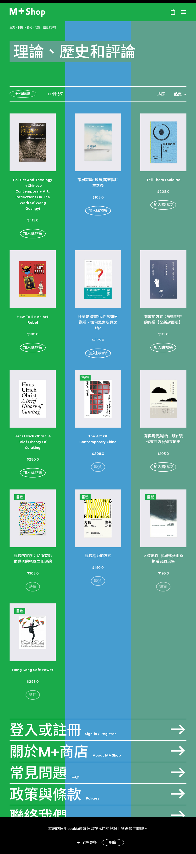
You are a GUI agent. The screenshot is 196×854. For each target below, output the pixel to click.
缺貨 (98, 467)
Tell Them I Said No (163, 180)
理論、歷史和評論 (45, 27)
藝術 (29, 27)
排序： (163, 94)
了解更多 (89, 842)
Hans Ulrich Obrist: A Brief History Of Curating (33, 442)
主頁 (12, 27)
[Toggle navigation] (183, 12)
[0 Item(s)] (173, 11)
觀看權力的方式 (98, 556)
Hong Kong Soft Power (32, 670)
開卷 (20, 27)
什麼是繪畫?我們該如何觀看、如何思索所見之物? (98, 322)
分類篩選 (23, 94)
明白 (113, 842)
